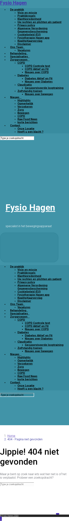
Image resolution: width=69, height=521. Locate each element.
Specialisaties (19, 56)
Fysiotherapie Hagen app (33, 37)
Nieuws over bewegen (39, 94)
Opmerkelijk (25, 103)
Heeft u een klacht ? (30, 131)
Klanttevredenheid (29, 19)
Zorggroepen (20, 59)
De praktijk (17, 9)
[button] (1, 518)
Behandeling (19, 53)
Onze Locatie (25, 128)
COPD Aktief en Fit (37, 69)
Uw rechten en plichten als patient (39, 22)
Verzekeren (25, 106)
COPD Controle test (37, 66)
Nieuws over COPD (37, 72)
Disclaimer (24, 44)
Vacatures (23, 50)
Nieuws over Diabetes (39, 81)
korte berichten (27, 122)
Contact (15, 125)
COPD (21, 62)
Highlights (24, 100)
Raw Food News (27, 119)
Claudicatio (24, 84)
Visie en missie (27, 12)
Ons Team (17, 47)
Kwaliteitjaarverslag (29, 41)
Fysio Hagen (13, 3)
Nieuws (16, 97)
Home (11, 436)
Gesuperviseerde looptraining (44, 88)
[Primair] (29, 247)
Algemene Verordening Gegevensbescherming (32, 30)
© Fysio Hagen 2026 (9, 516)
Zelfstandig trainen (29, 91)
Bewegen (23, 113)
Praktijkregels (26, 16)
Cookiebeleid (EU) (29, 34)
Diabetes (23, 75)
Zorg (20, 109)
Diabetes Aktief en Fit (38, 78)
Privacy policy (26, 25)
